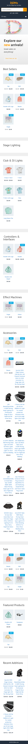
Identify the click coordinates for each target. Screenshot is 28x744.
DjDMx (14, 3)
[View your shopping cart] (26, 16)
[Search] (25, 10)
